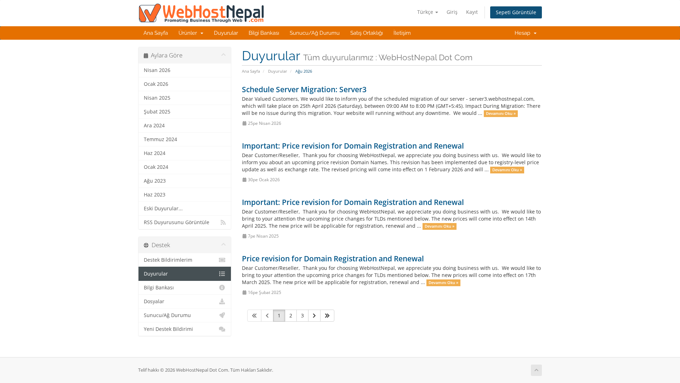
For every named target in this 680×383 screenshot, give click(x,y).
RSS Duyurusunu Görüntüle (176, 222)
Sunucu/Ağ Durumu (315, 33)
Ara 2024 (154, 125)
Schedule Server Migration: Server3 (304, 89)
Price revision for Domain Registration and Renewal (333, 258)
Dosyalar (154, 301)
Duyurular (226, 33)
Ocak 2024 (156, 167)
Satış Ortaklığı (366, 33)
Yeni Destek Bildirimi (168, 329)
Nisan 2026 (157, 70)
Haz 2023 (154, 195)
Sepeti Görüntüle (516, 12)
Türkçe (426, 12)
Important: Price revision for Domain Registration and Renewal (353, 146)
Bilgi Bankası (264, 33)
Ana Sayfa (155, 33)
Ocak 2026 (156, 84)
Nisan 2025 (157, 98)
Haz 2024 (154, 153)
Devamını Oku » (501, 113)
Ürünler (189, 33)
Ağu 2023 (155, 181)
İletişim (402, 33)
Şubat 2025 (157, 112)
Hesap (524, 33)
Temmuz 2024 (160, 139)
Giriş (452, 12)
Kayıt (472, 12)
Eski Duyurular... (163, 208)
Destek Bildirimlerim (168, 260)
